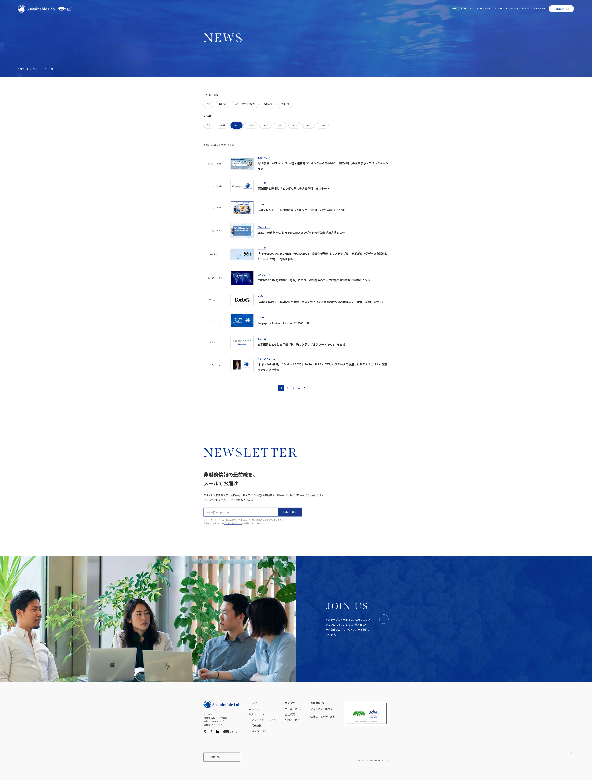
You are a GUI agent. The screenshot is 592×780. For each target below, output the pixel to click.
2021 (294, 125)
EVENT (285, 104)
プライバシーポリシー (233, 523)
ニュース (254, 709)
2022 (280, 125)
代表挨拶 (256, 725)
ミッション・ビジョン (264, 720)
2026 (222, 125)
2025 (236, 125)
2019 (322, 125)
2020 (308, 125)
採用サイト (215, 757)
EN (68, 9)
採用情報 (315, 703)
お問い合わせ (292, 720)
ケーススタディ (293, 709)
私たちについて (257, 714)
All (208, 104)
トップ (253, 703)
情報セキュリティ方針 (322, 716)
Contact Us (561, 9)
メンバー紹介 (259, 731)
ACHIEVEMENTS (245, 104)
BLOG (222, 104)
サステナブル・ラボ (27, 69)
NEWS (268, 104)
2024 (251, 125)
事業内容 (290, 703)
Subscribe (289, 512)
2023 (265, 125)
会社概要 (290, 714)
